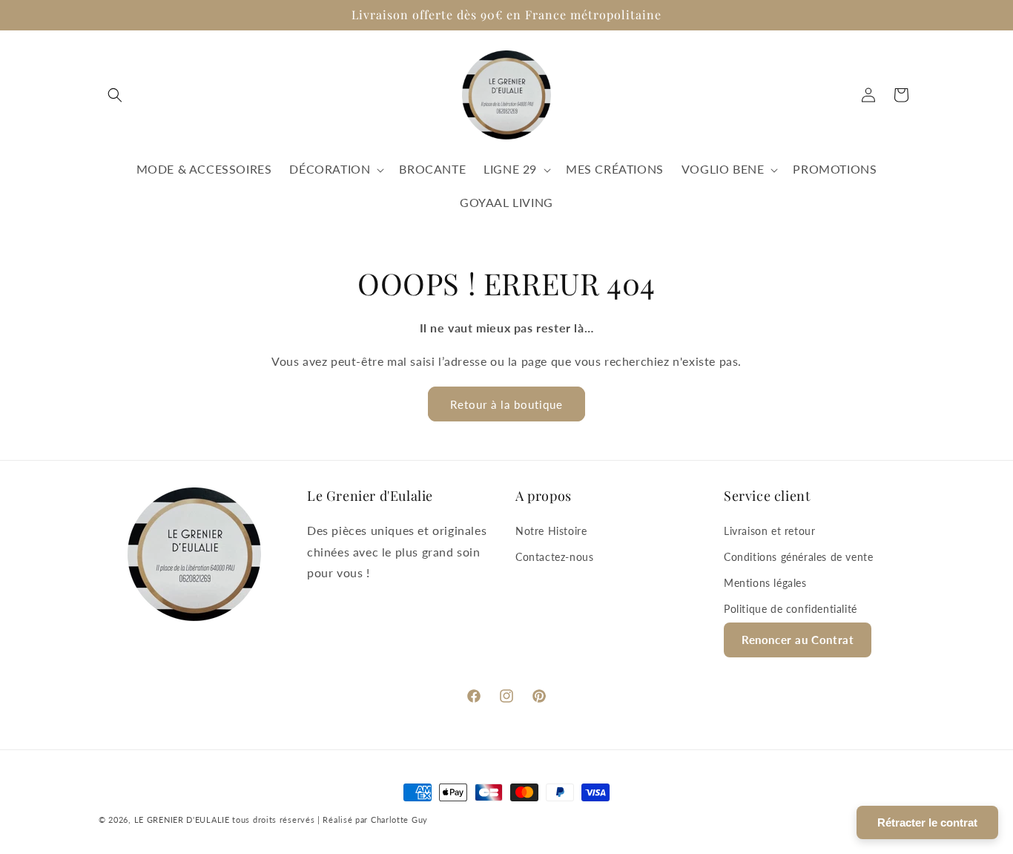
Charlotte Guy (399, 819)
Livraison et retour (769, 531)
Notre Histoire (551, 531)
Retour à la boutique (506, 404)
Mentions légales (765, 583)
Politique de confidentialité (790, 608)
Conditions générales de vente (798, 557)
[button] (115, 95)
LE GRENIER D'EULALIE (182, 819)
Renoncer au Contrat (798, 639)
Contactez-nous (554, 557)
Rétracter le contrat (927, 822)
